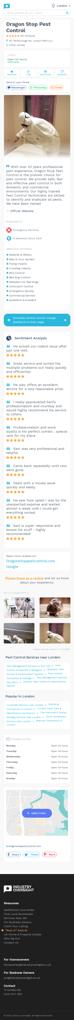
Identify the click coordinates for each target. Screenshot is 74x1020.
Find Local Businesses (18, 914)
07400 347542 (17, 45)
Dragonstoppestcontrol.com (30, 561)
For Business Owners (17, 922)
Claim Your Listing (16, 926)
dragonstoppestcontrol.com (24, 846)
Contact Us (11, 942)
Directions (38, 813)
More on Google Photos (16, 593)
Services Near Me (15, 918)
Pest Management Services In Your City (28, 666)
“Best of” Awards (16, 930)
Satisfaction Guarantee (19, 910)
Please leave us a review (24, 578)
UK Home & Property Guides (22, 934)
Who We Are (12, 938)
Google (12, 567)
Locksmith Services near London (25, 705)
